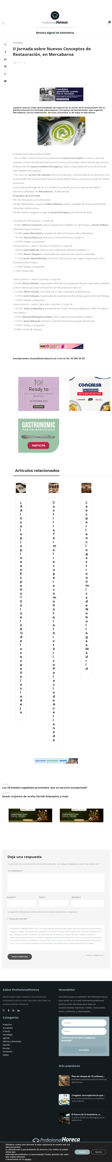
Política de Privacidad (18, 943)
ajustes (28, 1159)
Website (76, 897)
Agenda (6, 1038)
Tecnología (8, 1034)
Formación (7, 1051)
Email (42, 897)
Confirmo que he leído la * (78, 1039)
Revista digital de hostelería (55, 33)
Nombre (11, 897)
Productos (7, 1024)
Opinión (6, 1045)
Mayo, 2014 (17, 63)
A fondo (6, 1031)
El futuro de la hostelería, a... (86, 1114)
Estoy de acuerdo (18, 919)
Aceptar (82, 1152)
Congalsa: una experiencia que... (88, 1095)
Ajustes (98, 1152)
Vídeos (6, 1055)
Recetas (6, 1048)
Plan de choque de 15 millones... (88, 1076)
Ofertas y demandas (12, 1041)
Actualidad (17, 43)
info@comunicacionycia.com (56, 940)
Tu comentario (15, 871)
